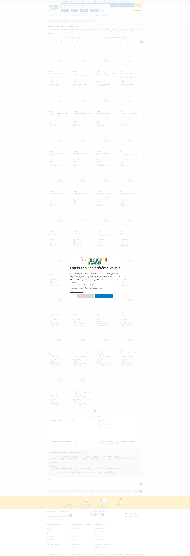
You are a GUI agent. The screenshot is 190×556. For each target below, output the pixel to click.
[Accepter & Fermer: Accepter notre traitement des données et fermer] (104, 296)
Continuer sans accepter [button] (76, 291)
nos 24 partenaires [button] (87, 273)
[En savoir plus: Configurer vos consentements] (85, 296)
